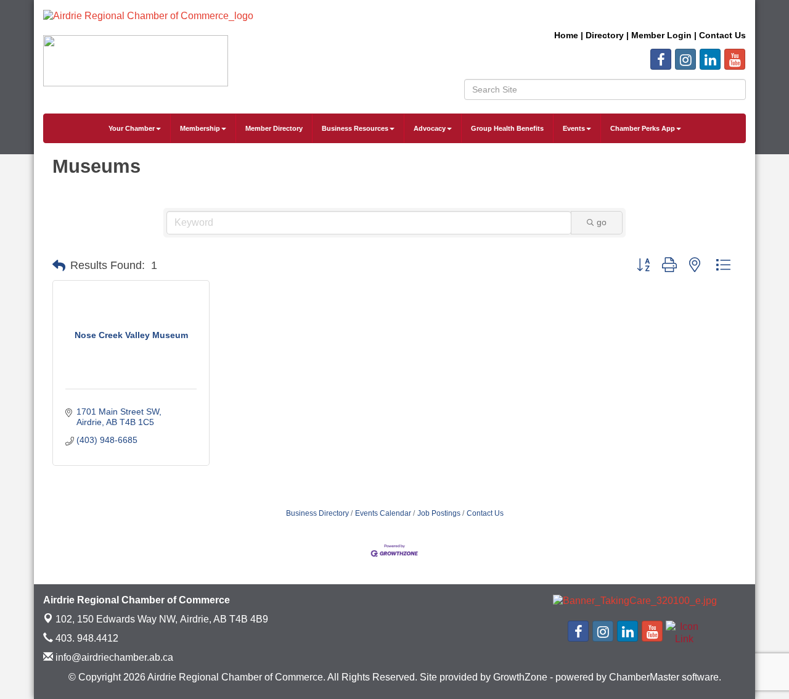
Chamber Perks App (642, 128)
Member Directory (274, 128)
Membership (200, 128)
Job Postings (438, 513)
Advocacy (430, 128)
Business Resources (355, 128)
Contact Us (485, 513)
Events (574, 128)
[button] (58, 266)
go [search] (602, 222)
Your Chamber (131, 128)
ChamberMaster (644, 677)
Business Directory (317, 513)
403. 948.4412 (85, 638)
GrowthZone (520, 677)
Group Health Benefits (507, 128)
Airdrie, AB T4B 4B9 (161, 619)
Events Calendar (383, 513)
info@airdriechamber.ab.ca (113, 657)
